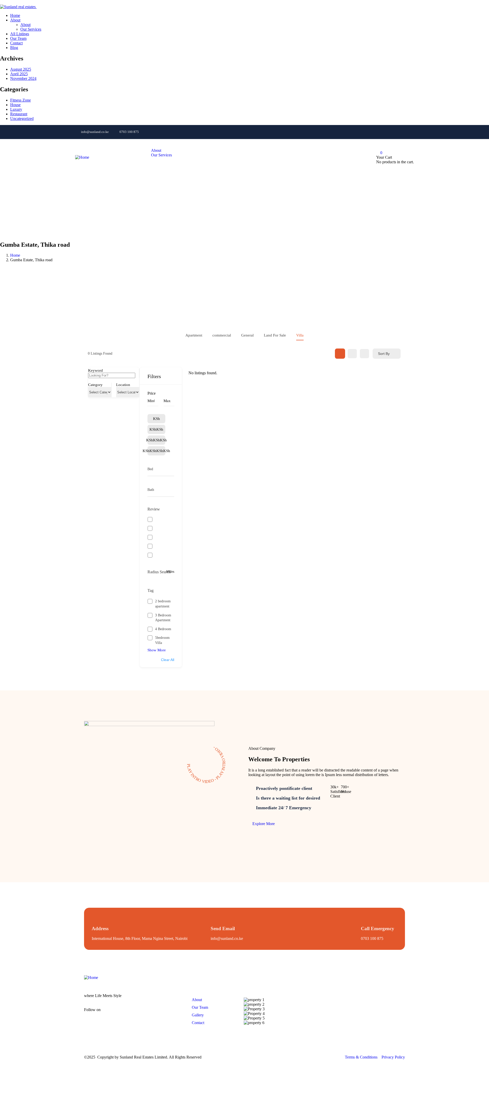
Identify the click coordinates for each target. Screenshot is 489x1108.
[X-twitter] (157, 1013)
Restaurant (18, 114)
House (15, 105)
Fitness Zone (20, 100)
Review (153, 509)
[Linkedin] (388, 131)
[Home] (82, 157)
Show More (156, 650)
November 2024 (23, 78)
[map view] (364, 353)
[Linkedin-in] (142, 1013)
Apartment (193, 335)
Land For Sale (275, 335)
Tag (150, 590)
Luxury (16, 109)
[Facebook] (351, 131)
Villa (300, 335)
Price (151, 393)
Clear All (167, 660)
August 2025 (20, 69)
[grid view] (340, 353)
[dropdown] (1, 2)
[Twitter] (407, 131)
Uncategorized (22, 118)
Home (15, 255)
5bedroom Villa (162, 640)
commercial (221, 335)
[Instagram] (369, 131)
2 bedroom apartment (163, 603)
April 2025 (19, 74)
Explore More (263, 823)
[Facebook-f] (112, 1013)
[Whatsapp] (332, 131)
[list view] (352, 353)
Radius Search (159, 572)
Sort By (384, 354)
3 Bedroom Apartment (163, 617)
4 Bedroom (163, 629)
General (247, 335)
